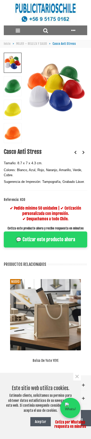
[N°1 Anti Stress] (83, 152)
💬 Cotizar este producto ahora (45, 239)
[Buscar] (45, 30)
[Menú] (18, 30)
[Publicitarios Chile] (45, 13)
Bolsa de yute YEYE (45, 360)
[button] (70, 408)
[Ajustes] (73, 30)
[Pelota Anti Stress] (75, 152)
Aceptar (40, 421)
